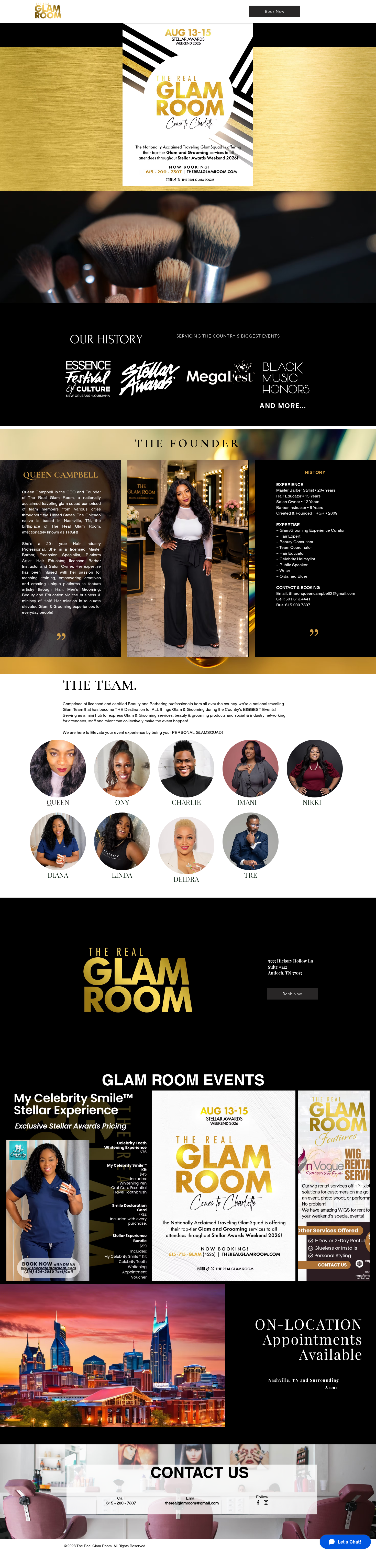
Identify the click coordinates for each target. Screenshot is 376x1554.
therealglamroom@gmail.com (192, 1503)
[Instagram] (266, 1502)
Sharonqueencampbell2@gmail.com (322, 593)
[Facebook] (258, 1502)
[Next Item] (358, 1186)
